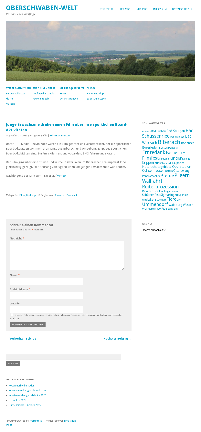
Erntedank (153, 152)
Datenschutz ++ (182, 9)
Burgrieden (150, 147)
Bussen (163, 147)
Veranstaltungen (69, 98)
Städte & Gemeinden (18, 88)
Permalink (72, 195)
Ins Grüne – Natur (44, 88)
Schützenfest (151, 195)
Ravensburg (150, 191)
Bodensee (187, 143)
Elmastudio (70, 420)
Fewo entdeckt (41, 98)
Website (14, 303)
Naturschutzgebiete (157, 167)
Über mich (125, 9)
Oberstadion (181, 167)
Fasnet (172, 152)
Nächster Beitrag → (117, 338)
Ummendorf (155, 204)
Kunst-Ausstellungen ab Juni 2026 (27, 390)
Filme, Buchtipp (95, 93)
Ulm (179, 199)
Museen (10, 103)
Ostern (169, 170)
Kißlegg (186, 158)
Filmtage (164, 158)
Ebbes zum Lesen (96, 98)
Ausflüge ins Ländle (43, 93)
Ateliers (146, 131)
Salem (175, 191)
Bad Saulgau (175, 131)
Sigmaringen (169, 195)
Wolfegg (162, 208)
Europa (91, 88)
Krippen (148, 163)
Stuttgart (160, 199)
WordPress (35, 420)
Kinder (175, 158)
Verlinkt (142, 9)
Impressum (160, 9)
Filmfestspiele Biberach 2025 (25, 405)
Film (182, 153)
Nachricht (17, 238)
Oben (9, 424)
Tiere (171, 199)
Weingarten (149, 208)
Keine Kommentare (60, 135)
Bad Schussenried (168, 133)
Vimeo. (62, 175)
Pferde (167, 175)
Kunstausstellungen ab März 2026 (27, 395)
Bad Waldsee (177, 136)
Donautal (173, 147)
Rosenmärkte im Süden (22, 385)
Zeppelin (172, 208)
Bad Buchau (158, 131)
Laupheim (178, 162)
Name (15, 275)
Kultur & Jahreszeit (72, 88)
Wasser (188, 205)
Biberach (59, 195)
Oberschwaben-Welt (42, 8)
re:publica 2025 (17, 400)
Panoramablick (151, 176)
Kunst (63, 93)
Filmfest (150, 158)
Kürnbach (167, 163)
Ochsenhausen (153, 171)
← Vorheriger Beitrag (21, 338)
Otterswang (181, 171)
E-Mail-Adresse (20, 289)
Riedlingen (165, 191)
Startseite (106, 9)
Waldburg (175, 205)
